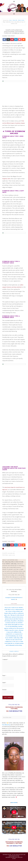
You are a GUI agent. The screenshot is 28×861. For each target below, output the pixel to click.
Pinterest (19, 597)
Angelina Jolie (6, 178)
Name (4, 675)
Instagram (8, 597)
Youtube (14, 708)
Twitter (13, 599)
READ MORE (14, 802)
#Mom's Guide (12, 555)
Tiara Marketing (6, 724)
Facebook (14, 597)
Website (4, 689)
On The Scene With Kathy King (18, 854)
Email (4, 682)
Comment (5, 659)
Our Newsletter (15, 846)
